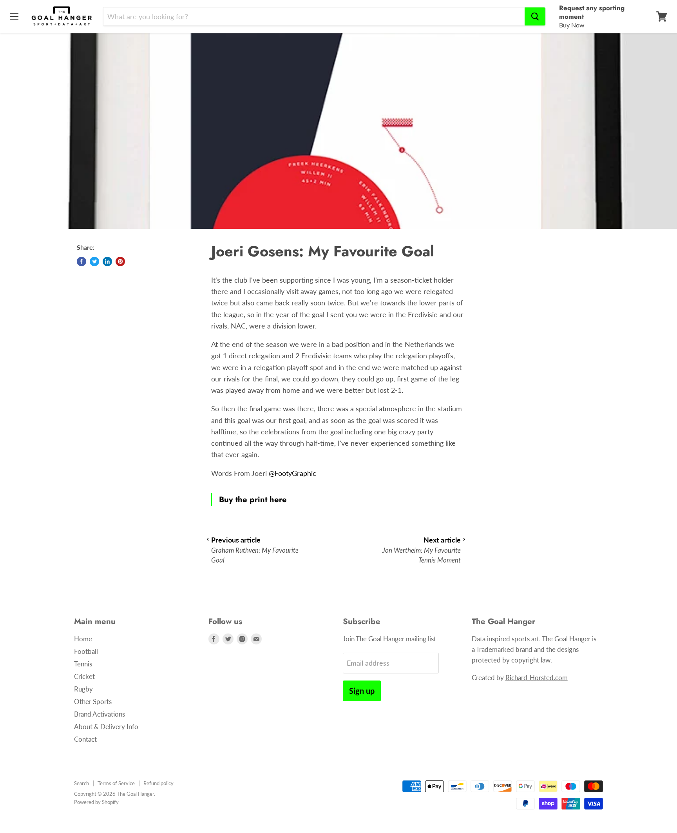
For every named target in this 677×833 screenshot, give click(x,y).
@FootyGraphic (292, 473)
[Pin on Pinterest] (120, 261)
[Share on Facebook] (81, 261)
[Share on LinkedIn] (107, 261)
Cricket (84, 676)
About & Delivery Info (106, 726)
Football (86, 651)
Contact (85, 739)
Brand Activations (99, 714)
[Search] (535, 16)
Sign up (362, 690)
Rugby (83, 689)
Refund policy (158, 783)
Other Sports (93, 701)
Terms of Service (116, 783)
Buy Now (572, 25)
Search (81, 783)
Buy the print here (253, 499)
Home (83, 639)
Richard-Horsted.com (536, 677)
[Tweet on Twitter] (94, 261)
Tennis (83, 664)
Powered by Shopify (96, 802)
